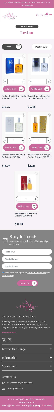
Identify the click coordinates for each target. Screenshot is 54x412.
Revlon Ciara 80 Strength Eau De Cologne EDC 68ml (39, 156)
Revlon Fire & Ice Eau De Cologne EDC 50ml (26, 214)
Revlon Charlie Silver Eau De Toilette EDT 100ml (39, 97)
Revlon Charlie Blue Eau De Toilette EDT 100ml (14, 97)
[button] (12, 47)
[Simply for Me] (9, 15)
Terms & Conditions (36, 272)
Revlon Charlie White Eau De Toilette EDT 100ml (13, 156)
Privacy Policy (8, 275)
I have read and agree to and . (26, 274)
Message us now (15, 389)
